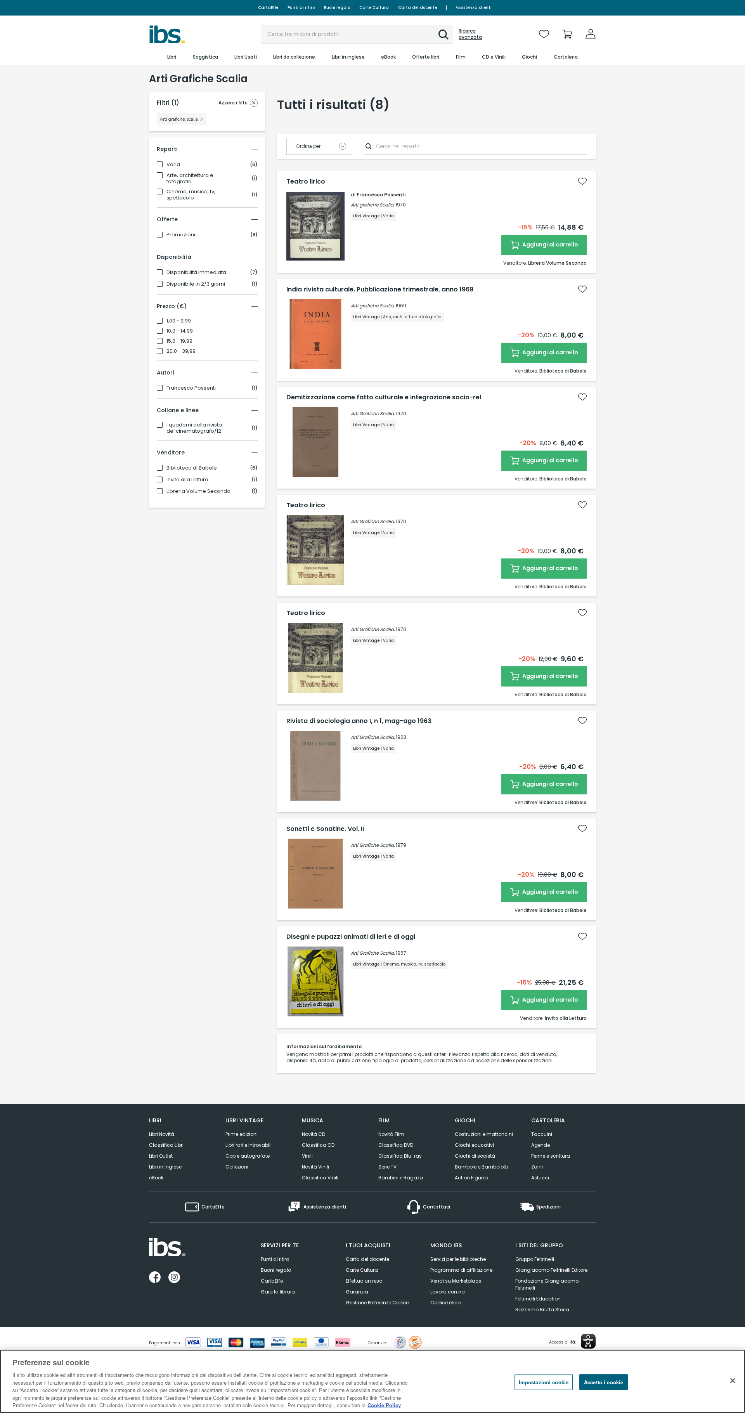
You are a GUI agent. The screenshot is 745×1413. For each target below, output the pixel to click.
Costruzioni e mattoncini (484, 1134)
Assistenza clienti (474, 7)
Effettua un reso (364, 1281)
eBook (156, 1177)
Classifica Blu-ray (400, 1156)
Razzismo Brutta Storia (542, 1309)
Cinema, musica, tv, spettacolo (190, 195)
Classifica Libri (166, 1145)
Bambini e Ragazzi (400, 1177)
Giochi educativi (474, 1145)
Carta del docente (417, 7)
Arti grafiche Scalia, (372, 204)
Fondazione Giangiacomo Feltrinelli (547, 1284)
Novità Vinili (315, 1166)
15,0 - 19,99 (179, 341)
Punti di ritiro (301, 7)
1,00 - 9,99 (178, 321)
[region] (372, 1381)
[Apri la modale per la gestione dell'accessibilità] (588, 1341)
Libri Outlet (161, 1156)
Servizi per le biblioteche (458, 1259)
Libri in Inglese (165, 1166)
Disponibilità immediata (196, 272)
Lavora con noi (448, 1291)
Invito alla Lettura (187, 480)
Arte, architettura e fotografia (189, 178)
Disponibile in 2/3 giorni (195, 284)
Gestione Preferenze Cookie (377, 1302)
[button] (443, 34)
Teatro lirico (305, 181)
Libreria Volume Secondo (198, 491)
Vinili (307, 1156)
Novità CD (313, 1134)
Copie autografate (247, 1156)
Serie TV (387, 1166)
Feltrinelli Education (538, 1298)
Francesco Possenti (191, 388)
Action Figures (471, 1177)
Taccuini (541, 1134)
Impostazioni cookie (543, 1381)
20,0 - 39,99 (181, 351)
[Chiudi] (732, 1380)
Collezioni (236, 1166)
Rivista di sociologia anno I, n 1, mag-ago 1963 (358, 721)
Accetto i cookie (603, 1381)
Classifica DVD (395, 1145)
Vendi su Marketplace (455, 1281)
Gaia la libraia (278, 1291)
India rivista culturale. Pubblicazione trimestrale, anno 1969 (379, 289)
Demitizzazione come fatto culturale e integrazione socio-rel (383, 397)
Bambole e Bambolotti (481, 1166)
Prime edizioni (241, 1134)
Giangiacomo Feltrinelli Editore (551, 1270)
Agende (540, 1145)
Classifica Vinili (320, 1177)
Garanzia (357, 1291)
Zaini (537, 1166)
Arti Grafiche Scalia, (373, 413)
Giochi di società (475, 1156)
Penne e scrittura (550, 1156)
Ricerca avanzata (470, 34)
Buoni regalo (337, 7)
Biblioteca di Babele (191, 468)
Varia (173, 164)
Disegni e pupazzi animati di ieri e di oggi (350, 937)
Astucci (540, 1177)
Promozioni (180, 235)
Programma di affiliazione (461, 1270)
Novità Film (391, 1134)
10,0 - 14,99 (179, 331)
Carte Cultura (374, 7)
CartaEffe (268, 7)
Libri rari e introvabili (248, 1145)
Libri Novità (161, 1134)
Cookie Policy (384, 1405)
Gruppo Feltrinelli (534, 1259)
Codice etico (445, 1302)
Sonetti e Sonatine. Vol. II (325, 829)
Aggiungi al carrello (549, 244)
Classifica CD (318, 1145)
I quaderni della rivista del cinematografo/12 (194, 428)
